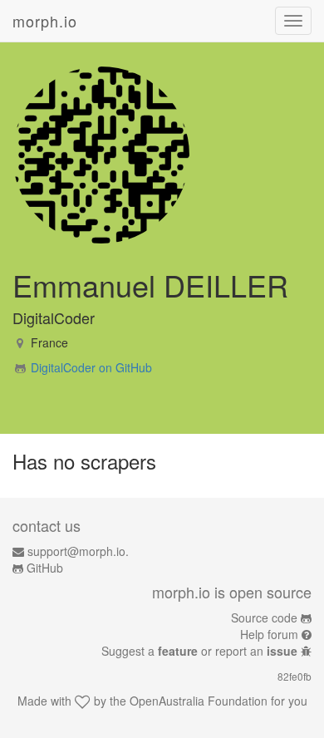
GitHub (45, 567)
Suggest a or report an (199, 650)
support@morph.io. (78, 551)
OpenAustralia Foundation (199, 700)
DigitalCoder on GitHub (91, 367)
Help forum (269, 634)
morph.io (44, 21)
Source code (264, 617)
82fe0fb (294, 676)
